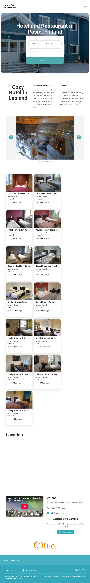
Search (42, 60)
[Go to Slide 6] (49, 161)
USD (16, 570)
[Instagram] (81, 570)
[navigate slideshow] (11, 137)
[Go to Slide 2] (41, 161)
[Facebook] (76, 570)
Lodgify (83, 576)
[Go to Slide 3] (43, 161)
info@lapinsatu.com (58, 513)
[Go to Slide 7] (51, 161)
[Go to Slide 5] (47, 161)
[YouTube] (79, 570)
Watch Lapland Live (65, 532)
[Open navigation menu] (85, 6)
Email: (7, 578)
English (7, 570)
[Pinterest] (84, 570)
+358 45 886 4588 (58, 508)
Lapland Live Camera (11, 560)
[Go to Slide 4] (45, 161)
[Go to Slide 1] (39, 161)
